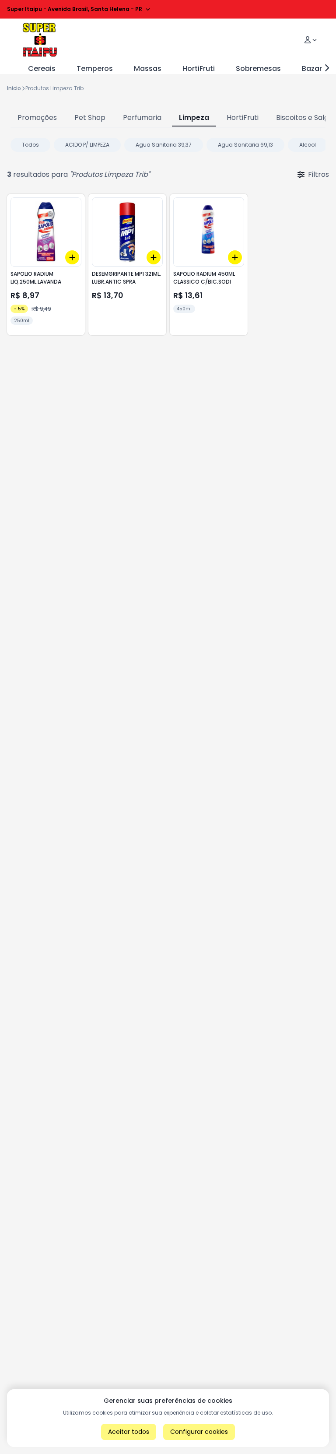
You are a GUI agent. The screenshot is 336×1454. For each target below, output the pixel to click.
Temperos (95, 68)
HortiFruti (198, 68)
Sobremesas (258, 68)
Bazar (312, 68)
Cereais (42, 68)
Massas (147, 68)
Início (14, 88)
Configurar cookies (199, 1431)
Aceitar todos (128, 1431)
